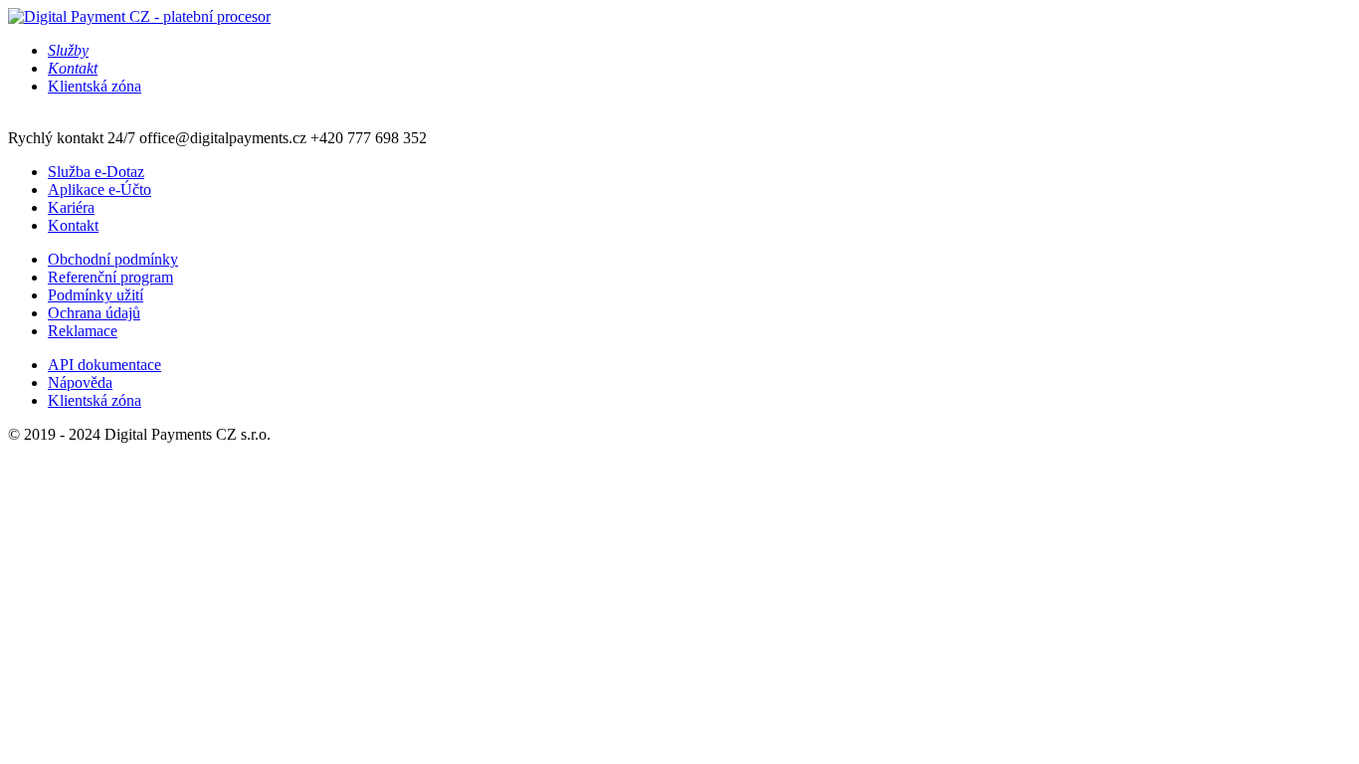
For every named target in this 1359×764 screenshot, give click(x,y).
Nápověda (80, 382)
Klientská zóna (94, 86)
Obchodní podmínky (113, 259)
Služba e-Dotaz (96, 171)
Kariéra (71, 207)
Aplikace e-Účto (99, 189)
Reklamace (82, 330)
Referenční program (110, 277)
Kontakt (73, 225)
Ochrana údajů (94, 312)
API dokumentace (104, 364)
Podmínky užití (95, 294)
